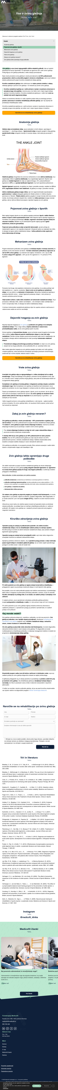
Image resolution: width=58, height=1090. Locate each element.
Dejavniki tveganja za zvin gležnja (13, 52)
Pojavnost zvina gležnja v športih (13, 47)
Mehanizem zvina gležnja (11, 49)
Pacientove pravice (7, 1071)
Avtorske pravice (6, 1068)
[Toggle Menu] (55, 2)
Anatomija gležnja (9, 44)
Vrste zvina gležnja (9, 54)
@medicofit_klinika (29, 917)
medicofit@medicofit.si (9, 1021)
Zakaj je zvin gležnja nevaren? (12, 57)
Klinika (4, 1047)
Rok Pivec (28, 36)
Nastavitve (46, 1085)
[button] (30, 997)
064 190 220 (6, 1024)
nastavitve (5, 1088)
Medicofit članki (7, 1052)
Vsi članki (29, 993)
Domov (4, 1044)
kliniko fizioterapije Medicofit (38, 690)
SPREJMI (36, 1085)
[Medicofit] (8, 2)
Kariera (4, 1055)
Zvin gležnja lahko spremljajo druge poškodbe (16, 59)
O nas (4, 1049)
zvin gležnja (23, 325)
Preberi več (5, 983)
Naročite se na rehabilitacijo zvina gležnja (28, 112)
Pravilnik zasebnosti (7, 1066)
